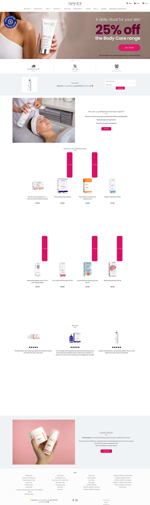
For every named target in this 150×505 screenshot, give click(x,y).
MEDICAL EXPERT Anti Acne (91, 487)
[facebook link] (73, 500)
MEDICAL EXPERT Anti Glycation (122, 482)
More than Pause (60, 485)
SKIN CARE (27, 9)
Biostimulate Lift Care (29, 480)
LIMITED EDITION (91, 485)
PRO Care (60, 487)
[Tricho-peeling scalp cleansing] (62, 186)
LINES (47, 9)
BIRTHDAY (104, 9)
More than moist (60, 482)
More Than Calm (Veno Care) (60, 480)
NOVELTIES (57, 9)
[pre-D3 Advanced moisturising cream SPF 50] (87, 270)
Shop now (106, 451)
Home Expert (122, 487)
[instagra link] (76, 500)
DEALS (95, 9)
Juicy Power (60, 475)
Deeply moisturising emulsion (112, 197)
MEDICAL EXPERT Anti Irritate (122, 480)
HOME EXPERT (77, 9)
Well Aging (91, 482)
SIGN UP (106, 128)
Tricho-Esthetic (91, 478)
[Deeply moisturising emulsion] (112, 186)
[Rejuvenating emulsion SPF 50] (112, 270)
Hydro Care (29, 487)
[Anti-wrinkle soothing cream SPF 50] (62, 270)
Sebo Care (91, 475)
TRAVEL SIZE (67, 9)
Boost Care (29, 482)
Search (106, 502)
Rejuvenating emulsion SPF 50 (112, 280)
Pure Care (60, 489)
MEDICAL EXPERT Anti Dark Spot (122, 475)
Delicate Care (29, 485)
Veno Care (91, 480)
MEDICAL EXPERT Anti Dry (122, 478)
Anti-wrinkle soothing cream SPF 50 (62, 280)
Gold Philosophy (28, 494)
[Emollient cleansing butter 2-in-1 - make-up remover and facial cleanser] (37, 186)
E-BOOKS (88, 9)
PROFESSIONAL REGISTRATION (117, 9)
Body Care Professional (28, 478)
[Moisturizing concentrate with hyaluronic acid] (87, 186)
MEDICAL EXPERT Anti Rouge (122, 485)
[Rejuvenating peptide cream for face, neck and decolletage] (37, 270)
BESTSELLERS (38, 9)
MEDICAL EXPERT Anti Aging (91, 489)
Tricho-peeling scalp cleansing (62, 197)
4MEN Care (29, 475)
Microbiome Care (60, 478)
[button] (70, 60)
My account (106, 500)
